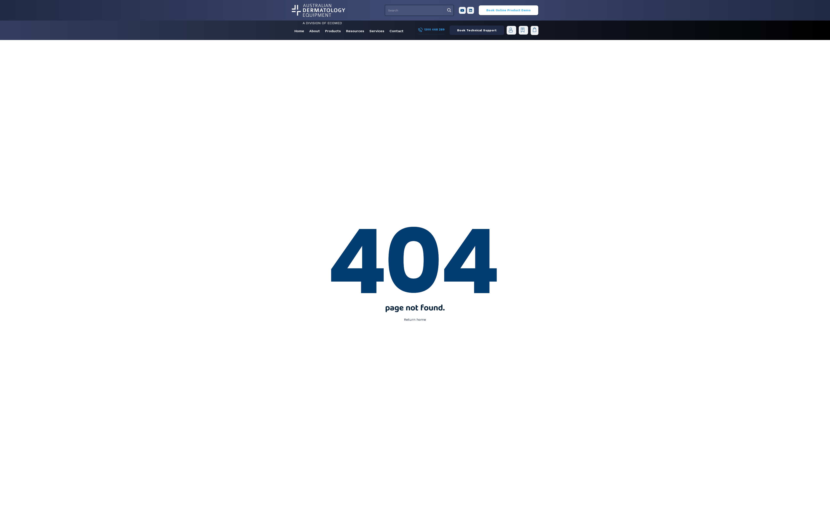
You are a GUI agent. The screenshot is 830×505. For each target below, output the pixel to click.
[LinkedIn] (470, 10)
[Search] (449, 10)
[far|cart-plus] (523, 30)
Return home (415, 320)
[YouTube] (462, 10)
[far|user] (511, 30)
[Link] (318, 10)
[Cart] (534, 30)
